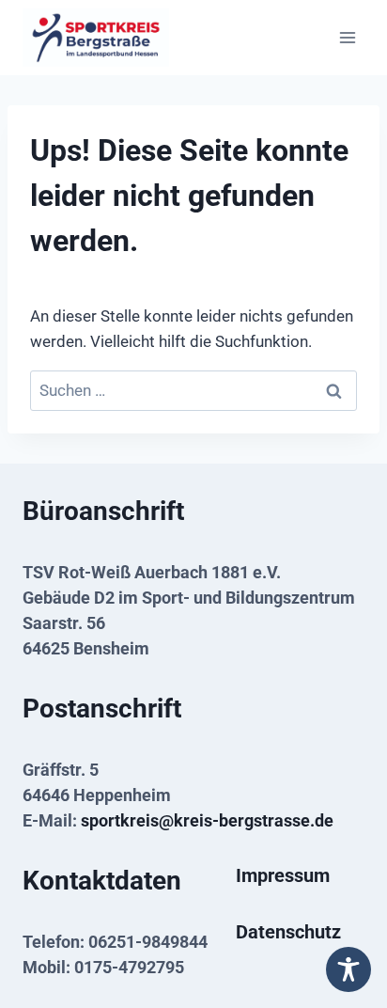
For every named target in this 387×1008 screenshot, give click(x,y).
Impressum (283, 875)
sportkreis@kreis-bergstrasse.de (207, 820)
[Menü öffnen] (347, 37)
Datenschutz (288, 932)
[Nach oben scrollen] (343, 926)
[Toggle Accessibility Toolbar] (348, 969)
